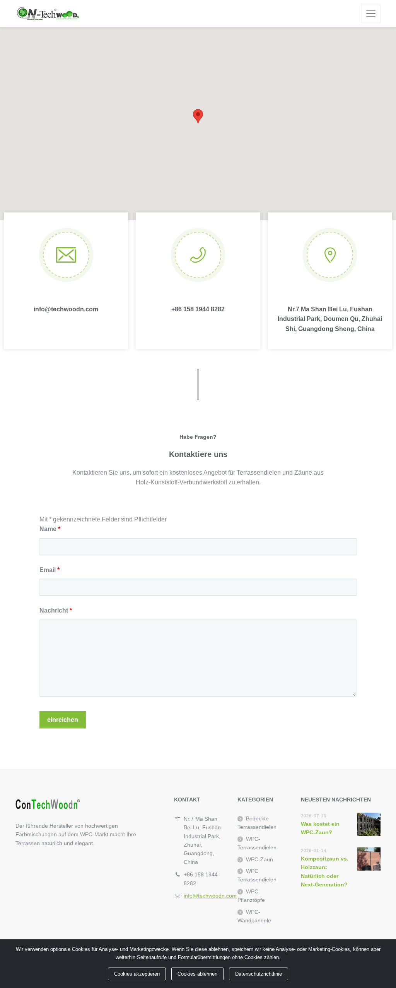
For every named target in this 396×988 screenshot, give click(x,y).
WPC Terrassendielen (257, 875)
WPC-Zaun (259, 859)
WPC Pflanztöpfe (251, 895)
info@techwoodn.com (210, 896)
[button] (198, 116)
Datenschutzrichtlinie (258, 974)
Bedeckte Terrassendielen (257, 822)
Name (49, 529)
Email (49, 570)
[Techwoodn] (47, 13)
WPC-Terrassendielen (257, 843)
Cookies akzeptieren (137, 974)
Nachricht (55, 610)
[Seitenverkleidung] (371, 13)
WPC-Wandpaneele (254, 916)
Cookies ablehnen (197, 974)
